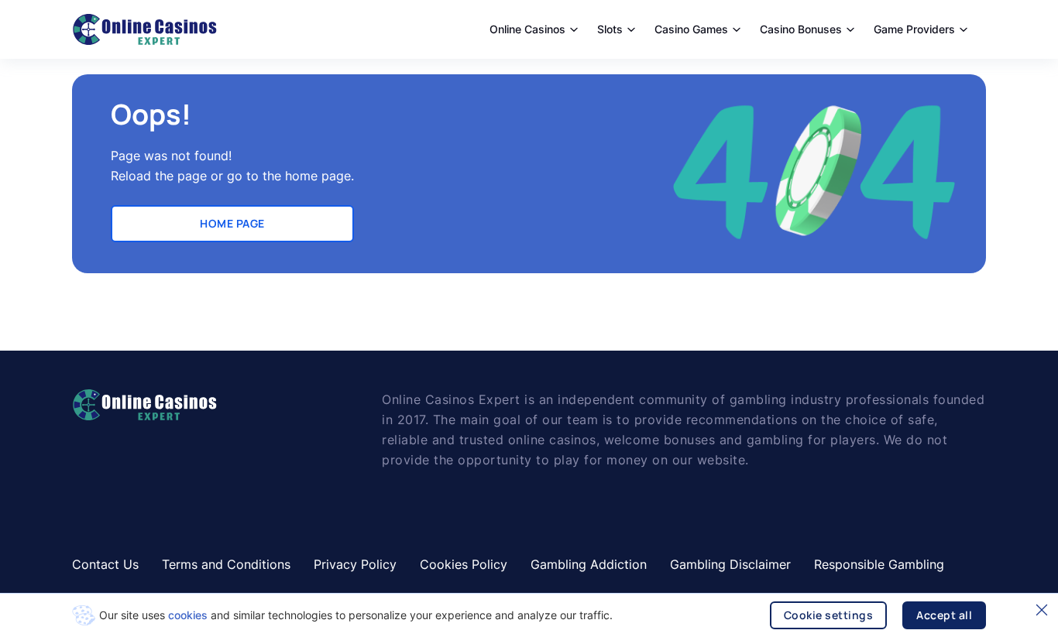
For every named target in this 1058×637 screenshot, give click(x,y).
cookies (188, 615)
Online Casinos (527, 29)
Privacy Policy (355, 564)
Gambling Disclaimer (730, 564)
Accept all (944, 615)
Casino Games (691, 29)
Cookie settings (829, 615)
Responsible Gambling (879, 564)
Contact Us (105, 564)
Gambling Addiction (589, 564)
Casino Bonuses (801, 29)
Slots (610, 29)
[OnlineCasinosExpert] (144, 29)
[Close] (1041, 609)
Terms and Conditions (226, 564)
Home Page (232, 223)
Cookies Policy (463, 564)
